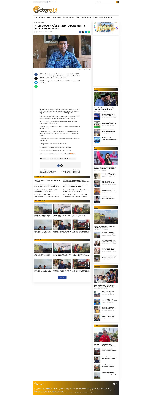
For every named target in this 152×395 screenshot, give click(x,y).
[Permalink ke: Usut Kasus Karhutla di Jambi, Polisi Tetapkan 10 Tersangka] (43, 209)
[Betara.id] (45, 9)
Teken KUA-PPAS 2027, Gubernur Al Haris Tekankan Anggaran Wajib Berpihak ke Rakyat (76, 190)
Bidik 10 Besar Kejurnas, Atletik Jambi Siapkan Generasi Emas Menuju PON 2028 (109, 292)
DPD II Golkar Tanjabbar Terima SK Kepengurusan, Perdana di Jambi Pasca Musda (108, 130)
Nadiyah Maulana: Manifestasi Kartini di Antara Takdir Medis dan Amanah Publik (105, 167)
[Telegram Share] (86, 32)
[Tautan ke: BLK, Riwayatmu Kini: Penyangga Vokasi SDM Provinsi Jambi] (97, 199)
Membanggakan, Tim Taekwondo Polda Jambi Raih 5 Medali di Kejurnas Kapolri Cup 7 (109, 300)
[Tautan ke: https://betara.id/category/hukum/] (117, 207)
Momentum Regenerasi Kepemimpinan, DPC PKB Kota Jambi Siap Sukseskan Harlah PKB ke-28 (109, 122)
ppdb (74, 158)
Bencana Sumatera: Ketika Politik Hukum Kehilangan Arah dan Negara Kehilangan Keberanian (109, 189)
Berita (35, 32)
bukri (51, 158)
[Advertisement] (60, 96)
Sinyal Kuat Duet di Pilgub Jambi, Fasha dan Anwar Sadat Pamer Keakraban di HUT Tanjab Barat (104, 108)
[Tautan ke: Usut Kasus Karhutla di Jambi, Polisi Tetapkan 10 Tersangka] (106, 217)
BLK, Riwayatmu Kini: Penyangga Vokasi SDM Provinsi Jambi (108, 197)
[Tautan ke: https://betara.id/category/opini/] (117, 148)
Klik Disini (72, 154)
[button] (117, 2)
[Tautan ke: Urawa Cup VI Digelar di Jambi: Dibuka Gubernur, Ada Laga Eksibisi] (97, 309)
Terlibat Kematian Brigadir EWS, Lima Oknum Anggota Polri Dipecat (109, 241)
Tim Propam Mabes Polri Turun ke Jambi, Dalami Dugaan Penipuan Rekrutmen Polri (109, 248)
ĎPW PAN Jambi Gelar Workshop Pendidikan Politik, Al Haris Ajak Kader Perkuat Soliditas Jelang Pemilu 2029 (109, 138)
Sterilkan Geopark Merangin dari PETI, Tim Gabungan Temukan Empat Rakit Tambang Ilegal (109, 256)
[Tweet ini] (83, 32)
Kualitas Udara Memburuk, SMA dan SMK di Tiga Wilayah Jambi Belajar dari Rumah (75, 185)
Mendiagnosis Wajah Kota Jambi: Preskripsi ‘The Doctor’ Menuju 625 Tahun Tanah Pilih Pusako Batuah (109, 174)
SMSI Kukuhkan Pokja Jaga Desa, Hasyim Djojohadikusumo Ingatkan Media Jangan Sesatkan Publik (76, 181)
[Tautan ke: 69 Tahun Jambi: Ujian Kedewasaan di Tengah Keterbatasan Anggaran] (97, 183)
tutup (49, 388)
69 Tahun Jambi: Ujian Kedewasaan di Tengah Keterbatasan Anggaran (108, 181)
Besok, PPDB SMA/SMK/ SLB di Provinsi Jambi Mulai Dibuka (48, 171)
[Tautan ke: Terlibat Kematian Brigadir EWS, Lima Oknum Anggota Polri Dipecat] (97, 242)
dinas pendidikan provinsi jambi (63, 158)
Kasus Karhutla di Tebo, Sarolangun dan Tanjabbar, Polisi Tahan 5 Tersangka (109, 233)
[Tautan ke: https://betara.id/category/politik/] (117, 89)
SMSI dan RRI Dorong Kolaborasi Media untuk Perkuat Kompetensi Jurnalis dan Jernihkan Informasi (75, 195)
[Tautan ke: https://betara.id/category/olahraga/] (117, 266)
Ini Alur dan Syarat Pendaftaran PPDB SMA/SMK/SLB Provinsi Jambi (71, 171)
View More (62, 277)
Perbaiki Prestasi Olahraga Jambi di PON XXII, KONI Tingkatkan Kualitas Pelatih (109, 315)
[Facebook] (58, 165)
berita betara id (44, 158)
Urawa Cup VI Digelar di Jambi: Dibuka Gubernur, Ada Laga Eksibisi (109, 308)
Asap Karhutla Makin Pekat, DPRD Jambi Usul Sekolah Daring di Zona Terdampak (46, 190)
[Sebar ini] (80, 32)
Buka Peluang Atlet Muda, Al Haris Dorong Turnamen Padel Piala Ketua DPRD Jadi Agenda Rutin (105, 286)
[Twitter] (61, 165)
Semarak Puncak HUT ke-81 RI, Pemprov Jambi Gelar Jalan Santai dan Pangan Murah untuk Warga (46, 195)
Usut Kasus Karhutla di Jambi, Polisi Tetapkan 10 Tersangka (47, 181)
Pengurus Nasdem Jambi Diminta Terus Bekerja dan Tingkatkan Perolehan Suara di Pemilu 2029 (109, 115)
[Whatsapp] (88, 32)
